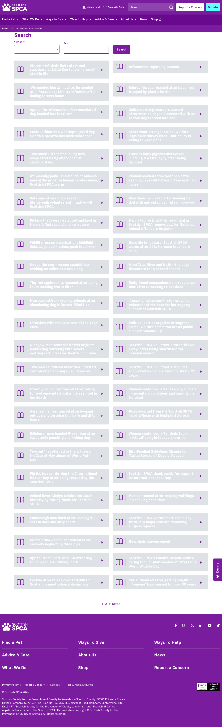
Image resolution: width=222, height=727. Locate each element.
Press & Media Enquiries (79, 684)
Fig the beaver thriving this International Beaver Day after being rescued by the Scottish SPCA (63, 477)
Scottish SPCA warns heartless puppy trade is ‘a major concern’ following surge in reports (160, 521)
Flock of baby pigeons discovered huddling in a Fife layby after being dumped (157, 158)
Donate (213, 7)
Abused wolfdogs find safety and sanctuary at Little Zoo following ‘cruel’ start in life (62, 69)
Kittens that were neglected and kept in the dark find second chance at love (63, 222)
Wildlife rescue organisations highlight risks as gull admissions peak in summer (63, 244)
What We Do (30, 19)
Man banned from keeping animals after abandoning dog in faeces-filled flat (63, 302)
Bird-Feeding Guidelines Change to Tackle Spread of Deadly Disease (157, 453)
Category (19, 41)
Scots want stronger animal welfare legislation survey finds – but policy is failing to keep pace (160, 135)
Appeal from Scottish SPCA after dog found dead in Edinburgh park (61, 560)
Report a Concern (190, 7)
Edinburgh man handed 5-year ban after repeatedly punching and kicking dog (62, 435)
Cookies (55, 684)
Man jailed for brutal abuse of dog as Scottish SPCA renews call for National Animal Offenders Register (161, 224)
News (144, 19)
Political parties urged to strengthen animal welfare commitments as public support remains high (161, 326)
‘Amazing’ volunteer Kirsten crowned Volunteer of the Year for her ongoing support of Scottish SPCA (159, 304)
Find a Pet (8, 19)
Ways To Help (167, 642)
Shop (154, 19)
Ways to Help (79, 19)
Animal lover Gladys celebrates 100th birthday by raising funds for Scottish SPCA (61, 499)
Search (67, 43)
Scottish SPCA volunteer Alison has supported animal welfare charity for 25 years (162, 371)
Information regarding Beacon (154, 66)
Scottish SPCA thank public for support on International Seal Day (161, 475)
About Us (127, 19)
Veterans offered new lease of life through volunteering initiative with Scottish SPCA (62, 202)
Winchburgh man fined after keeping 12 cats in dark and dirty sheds (62, 519)
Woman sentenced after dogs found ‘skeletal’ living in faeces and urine (158, 435)
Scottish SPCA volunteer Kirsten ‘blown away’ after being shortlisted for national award (161, 348)
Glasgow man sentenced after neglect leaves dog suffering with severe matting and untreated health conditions (63, 348)
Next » (116, 603)
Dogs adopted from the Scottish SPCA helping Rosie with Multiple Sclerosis (160, 413)
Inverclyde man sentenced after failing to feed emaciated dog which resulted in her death (63, 393)
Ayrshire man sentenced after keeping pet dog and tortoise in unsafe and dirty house (63, 415)
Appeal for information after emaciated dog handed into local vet (63, 111)
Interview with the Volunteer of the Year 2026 (63, 324)
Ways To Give (91, 642)
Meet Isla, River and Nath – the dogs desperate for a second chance (159, 266)
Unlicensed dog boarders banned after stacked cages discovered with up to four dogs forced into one (162, 113)
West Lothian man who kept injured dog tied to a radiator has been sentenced (62, 133)
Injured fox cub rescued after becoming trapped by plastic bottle (161, 89)
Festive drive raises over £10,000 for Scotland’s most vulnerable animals (60, 582)
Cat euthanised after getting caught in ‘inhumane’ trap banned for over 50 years (162, 582)
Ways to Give (54, 19)
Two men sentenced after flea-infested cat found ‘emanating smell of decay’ (63, 369)
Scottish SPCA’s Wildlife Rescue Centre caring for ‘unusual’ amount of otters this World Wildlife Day (162, 562)
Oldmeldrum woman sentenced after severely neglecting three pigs (60, 542)
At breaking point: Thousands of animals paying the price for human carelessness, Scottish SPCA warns (64, 180)
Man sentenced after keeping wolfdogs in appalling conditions (161, 497)
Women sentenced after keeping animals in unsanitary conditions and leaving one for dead (162, 393)
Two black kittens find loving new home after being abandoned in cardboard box (57, 158)
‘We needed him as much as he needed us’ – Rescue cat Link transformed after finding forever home (63, 91)
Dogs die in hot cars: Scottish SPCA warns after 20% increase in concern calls (159, 246)
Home (5, 28)
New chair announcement (149, 541)
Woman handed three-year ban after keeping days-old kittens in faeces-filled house (162, 180)
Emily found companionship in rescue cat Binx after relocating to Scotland (162, 284)
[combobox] (36, 49)
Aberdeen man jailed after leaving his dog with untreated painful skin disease (161, 200)
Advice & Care (104, 19)
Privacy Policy (10, 684)
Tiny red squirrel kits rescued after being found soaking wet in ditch (63, 284)
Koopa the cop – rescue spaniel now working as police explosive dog (60, 266)
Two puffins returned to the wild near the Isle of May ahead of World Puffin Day (61, 455)
